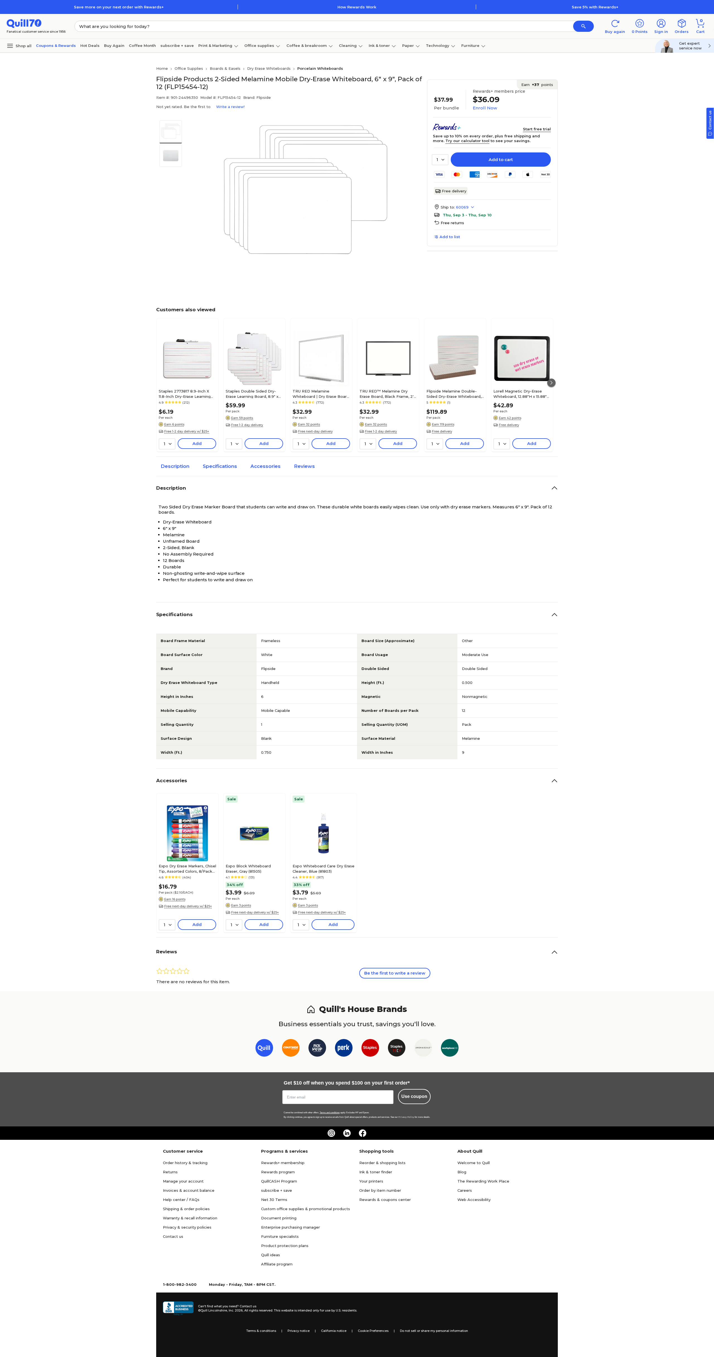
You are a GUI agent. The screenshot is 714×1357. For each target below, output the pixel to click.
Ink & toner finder (375, 1172)
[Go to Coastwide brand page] (291, 1049)
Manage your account (183, 1181)
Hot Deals (90, 45)
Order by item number (380, 1190)
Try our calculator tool (467, 140)
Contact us (173, 1236)
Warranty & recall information (190, 1218)
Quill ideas (270, 1255)
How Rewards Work (356, 7)
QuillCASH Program (279, 1181)
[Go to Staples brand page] (370, 1049)
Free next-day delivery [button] (315, 431)
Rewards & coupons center (385, 1199)
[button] (583, 26)
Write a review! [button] (230, 106)
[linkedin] (346, 1133)
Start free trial (537, 129)
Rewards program (278, 1172)
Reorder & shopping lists (382, 1162)
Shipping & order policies (186, 1209)
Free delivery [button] (442, 431)
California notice (333, 1331)
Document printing (278, 1218)
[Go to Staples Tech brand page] (396, 1049)
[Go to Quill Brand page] (264, 1049)
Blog (461, 1172)
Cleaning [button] (348, 45)
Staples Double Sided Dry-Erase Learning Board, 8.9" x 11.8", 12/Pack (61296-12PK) (252, 393)
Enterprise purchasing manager (290, 1227)
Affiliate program (277, 1264)
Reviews (304, 466)
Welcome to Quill (473, 1162)
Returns (170, 1172)
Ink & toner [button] (379, 45)
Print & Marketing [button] (215, 45)
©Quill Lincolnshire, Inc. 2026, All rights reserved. (235, 1310)
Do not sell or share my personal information (434, 1331)
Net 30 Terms (274, 1199)
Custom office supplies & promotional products (305, 1209)
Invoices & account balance (188, 1190)
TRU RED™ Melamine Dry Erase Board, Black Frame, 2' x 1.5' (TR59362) (388, 393)
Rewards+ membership (283, 1162)
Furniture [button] (470, 45)
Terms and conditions (330, 1112)
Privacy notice (299, 1331)
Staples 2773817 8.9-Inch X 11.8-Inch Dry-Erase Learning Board (185, 393)
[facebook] (362, 1133)
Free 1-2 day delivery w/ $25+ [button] (186, 431)
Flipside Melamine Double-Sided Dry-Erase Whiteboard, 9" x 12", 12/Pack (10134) (453, 393)
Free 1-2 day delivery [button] (247, 425)
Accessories (265, 466)
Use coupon (414, 1096)
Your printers (371, 1181)
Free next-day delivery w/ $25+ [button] (188, 906)
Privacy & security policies (187, 1227)
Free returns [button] (452, 223)
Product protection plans (284, 1245)
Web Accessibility (474, 1199)
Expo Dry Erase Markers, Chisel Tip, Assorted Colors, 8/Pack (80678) (187, 868)
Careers (464, 1190)
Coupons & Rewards (56, 45)
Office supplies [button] (259, 45)
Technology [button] (437, 45)
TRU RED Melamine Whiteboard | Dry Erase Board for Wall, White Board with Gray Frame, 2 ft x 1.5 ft (321, 393)
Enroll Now (485, 108)
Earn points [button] (537, 84)
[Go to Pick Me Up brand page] (317, 1049)
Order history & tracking (185, 1162)
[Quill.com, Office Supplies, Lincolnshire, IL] (178, 1308)
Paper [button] (408, 45)
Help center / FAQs (181, 1199)
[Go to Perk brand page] (344, 1049)
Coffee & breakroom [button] (306, 45)
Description (175, 466)
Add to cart (501, 159)
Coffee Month (142, 45)
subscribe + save (177, 45)
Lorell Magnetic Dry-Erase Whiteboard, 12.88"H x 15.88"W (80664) (522, 393)
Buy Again (114, 45)
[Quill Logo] (24, 23)
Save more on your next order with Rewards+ (119, 7)
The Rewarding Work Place (483, 1181)
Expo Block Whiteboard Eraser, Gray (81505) (248, 868)
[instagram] (331, 1133)
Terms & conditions (261, 1331)
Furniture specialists (280, 1236)
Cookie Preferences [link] (373, 1331)
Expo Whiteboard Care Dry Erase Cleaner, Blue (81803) (323, 868)
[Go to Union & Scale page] (423, 1049)
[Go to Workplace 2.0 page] (449, 1049)
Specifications (220, 466)
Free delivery (454, 191)
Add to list (450, 236)
